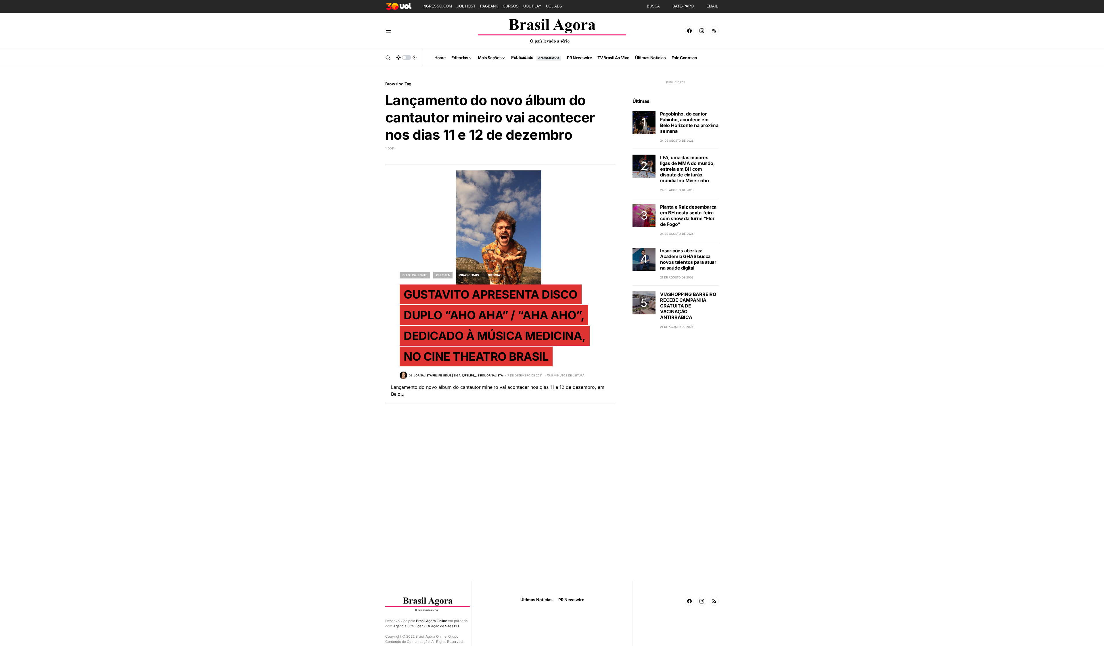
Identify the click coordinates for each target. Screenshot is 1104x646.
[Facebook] (689, 30)
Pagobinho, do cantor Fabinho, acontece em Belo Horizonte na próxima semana (689, 122)
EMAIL (712, 6)
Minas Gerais (469, 275)
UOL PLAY (532, 6)
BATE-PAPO (683, 6)
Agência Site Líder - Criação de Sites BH (426, 626)
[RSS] (714, 30)
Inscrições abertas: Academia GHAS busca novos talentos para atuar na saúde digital (688, 259)
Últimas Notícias (536, 599)
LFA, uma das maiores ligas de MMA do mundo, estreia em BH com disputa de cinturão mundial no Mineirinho (687, 169)
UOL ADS (554, 6)
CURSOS (511, 6)
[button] (388, 30)
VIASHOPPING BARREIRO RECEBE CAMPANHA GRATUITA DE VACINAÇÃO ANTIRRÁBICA (688, 305)
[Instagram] (701, 30)
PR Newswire (571, 599)
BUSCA (653, 6)
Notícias (495, 275)
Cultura (442, 275)
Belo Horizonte (414, 275)
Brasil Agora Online (431, 621)
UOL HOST (466, 6)
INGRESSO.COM (437, 6)
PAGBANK (489, 6)
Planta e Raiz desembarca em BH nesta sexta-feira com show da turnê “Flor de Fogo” (688, 215)
